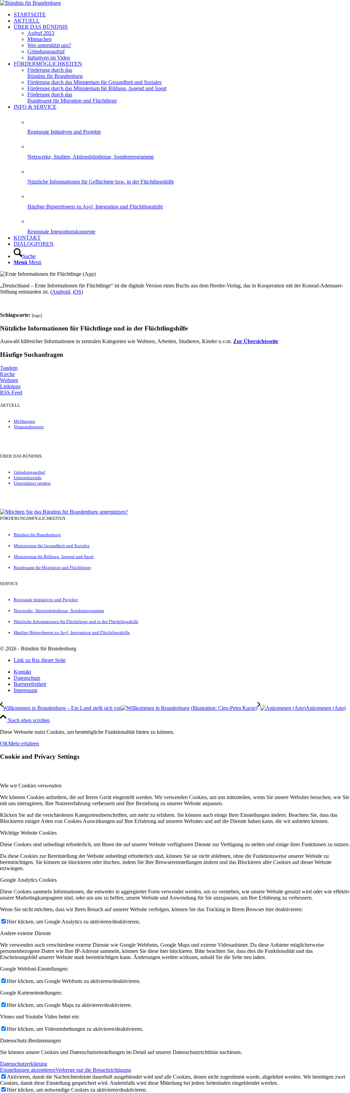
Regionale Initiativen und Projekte (64, 132)
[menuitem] (182, 15)
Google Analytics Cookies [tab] (28, 880)
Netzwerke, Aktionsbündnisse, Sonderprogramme (59, 610)
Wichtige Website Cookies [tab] (28, 833)
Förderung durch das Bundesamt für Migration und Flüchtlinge (72, 98)
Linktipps (10, 386)
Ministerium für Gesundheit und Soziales (52, 545)
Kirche (7, 374)
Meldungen (24, 421)
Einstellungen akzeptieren (27, 1070)
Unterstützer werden (32, 483)
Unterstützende (28, 477)
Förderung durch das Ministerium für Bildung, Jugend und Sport (96, 88)
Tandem (8, 368)
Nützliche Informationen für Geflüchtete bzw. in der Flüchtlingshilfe (100, 182)
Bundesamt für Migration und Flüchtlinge (52, 567)
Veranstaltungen (29, 426)
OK (4, 743)
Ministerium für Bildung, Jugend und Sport (54, 556)
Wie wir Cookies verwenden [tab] (31, 785)
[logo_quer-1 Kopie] (30, 3)
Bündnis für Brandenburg (37, 534)
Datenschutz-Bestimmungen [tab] (30, 1040)
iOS (77, 292)
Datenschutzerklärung (23, 1064)
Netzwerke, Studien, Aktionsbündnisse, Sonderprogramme (90, 157)
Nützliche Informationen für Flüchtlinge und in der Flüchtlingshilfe (76, 621)
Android (61, 292)
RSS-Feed (11, 392)
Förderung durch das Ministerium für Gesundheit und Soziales (94, 82)
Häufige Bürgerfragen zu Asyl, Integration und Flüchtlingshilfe (95, 207)
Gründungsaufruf (29, 472)
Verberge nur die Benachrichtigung (93, 1070)
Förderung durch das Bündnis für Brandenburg (55, 73)
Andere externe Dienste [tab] (25, 933)
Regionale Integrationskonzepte (61, 231)
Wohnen (9, 380)
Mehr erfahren (23, 743)
